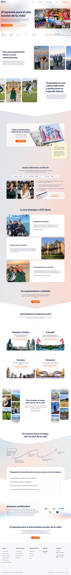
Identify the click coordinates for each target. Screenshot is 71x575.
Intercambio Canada (5, 553)
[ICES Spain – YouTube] (45, 551)
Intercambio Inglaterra (6, 555)
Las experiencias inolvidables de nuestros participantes (35, 405)
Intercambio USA (5, 551)
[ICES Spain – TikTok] (46, 551)
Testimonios (31, 555)
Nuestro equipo (32, 551)
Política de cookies (51, 572)
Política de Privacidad (59, 572)
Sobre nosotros (48, 2)
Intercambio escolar (19, 555)
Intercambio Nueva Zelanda (6, 562)
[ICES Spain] (3, 2)
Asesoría (56, 2)
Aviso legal (67, 572)
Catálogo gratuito (19, 551)
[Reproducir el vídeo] (52, 18)
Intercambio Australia (5, 560)
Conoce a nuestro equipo (37, 229)
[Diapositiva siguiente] (39, 90)
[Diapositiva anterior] (32, 58)
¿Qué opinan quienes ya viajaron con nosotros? (41, 275)
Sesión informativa (19, 553)
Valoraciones (32, 553)
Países (33, 2)
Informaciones (40, 2)
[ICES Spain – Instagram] (43, 551)
